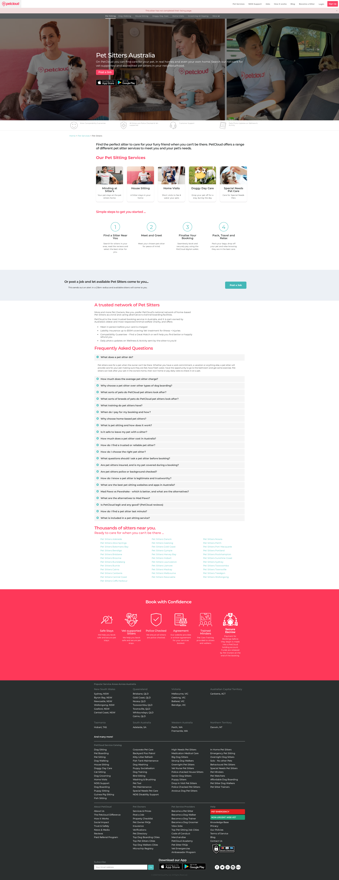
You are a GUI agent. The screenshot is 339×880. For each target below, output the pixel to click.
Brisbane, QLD (141, 693)
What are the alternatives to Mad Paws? (125, 498)
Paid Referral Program (106, 837)
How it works (280, 4)
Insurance (138, 826)
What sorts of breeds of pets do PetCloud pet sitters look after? (139, 398)
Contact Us (216, 841)
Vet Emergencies (180, 848)
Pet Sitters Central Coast (113, 577)
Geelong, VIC (178, 697)
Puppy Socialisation (144, 768)
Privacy (214, 826)
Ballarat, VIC (177, 701)
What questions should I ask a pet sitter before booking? (135, 458)
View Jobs (177, 826)
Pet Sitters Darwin (162, 539)
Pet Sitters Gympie (162, 550)
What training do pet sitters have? (121, 405)
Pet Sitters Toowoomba (216, 565)
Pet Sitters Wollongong (216, 577)
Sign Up (332, 4)
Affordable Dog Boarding (224, 779)
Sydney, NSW (101, 693)
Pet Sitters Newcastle (163, 577)
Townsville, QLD (141, 708)
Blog (293, 4)
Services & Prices (142, 811)
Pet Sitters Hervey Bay (164, 554)
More (215, 16)
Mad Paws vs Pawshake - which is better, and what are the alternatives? (144, 491)
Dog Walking (124, 16)
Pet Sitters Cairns (109, 569)
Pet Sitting (110, 16)
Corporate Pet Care (143, 749)
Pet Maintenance (142, 787)
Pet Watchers (217, 775)
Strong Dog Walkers (182, 760)
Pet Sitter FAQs (179, 844)
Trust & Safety (101, 826)
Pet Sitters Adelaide (111, 539)
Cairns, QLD (139, 716)
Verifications (139, 830)
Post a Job (104, 72)
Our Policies (216, 830)
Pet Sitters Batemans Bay (114, 546)
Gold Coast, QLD (142, 697)
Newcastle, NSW (103, 701)
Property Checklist (143, 818)
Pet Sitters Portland (214, 550)
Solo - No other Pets (221, 760)
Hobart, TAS (100, 727)
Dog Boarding (102, 787)
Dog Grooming (102, 775)
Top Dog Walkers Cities (145, 844)
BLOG (238, 867)
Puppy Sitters (178, 779)
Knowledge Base (219, 822)
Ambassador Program (183, 852)
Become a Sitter (307, 4)
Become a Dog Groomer (184, 822)
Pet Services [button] (238, 4)
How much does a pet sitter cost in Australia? (128, 438)
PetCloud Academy (182, 841)
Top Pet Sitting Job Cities (185, 830)
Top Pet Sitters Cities (144, 841)
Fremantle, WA (179, 731)
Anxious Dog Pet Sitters (184, 790)
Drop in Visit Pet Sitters (184, 783)
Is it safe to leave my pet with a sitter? (123, 432)
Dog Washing (140, 764)
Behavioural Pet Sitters (222, 764)
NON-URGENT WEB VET (223, 817)
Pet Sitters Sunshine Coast (217, 558)
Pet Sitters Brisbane (111, 554)
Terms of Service (219, 833)
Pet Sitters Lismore (162, 565)
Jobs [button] (268, 4)
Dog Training (140, 772)
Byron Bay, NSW (103, 697)
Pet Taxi (137, 783)
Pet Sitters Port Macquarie (217, 546)
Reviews (98, 833)
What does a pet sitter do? (116, 357)
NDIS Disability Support (146, 794)
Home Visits (178, 16)
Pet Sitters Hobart (161, 558)
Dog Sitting (100, 749)
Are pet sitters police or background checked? (128, 471)
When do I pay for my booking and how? (125, 412)
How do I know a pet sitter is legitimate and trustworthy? (135, 478)
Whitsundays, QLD (143, 712)
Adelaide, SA (139, 727)
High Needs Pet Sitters (183, 749)
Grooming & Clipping (198, 16)
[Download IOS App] (106, 81)
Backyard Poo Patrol (144, 753)
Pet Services (84, 136)
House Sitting (141, 16)
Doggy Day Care (160, 16)
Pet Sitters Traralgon (214, 573)
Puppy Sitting (101, 790)
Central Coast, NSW (104, 712)
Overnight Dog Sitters (222, 757)
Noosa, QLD (139, 701)
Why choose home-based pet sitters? (123, 418)
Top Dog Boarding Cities (146, 837)
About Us (99, 811)
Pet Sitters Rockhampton (217, 554)
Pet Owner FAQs (142, 822)
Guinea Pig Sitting (104, 794)
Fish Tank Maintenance (145, 760)
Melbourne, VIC (179, 693)
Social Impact (101, 822)
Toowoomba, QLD (142, 705)
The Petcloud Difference (107, 814)
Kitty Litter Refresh (143, 757)
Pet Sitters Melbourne (164, 573)
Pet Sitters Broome (110, 558)
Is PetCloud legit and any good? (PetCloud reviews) (131, 504)
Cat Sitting (100, 772)
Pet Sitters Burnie (110, 565)
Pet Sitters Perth (212, 543)
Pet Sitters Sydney (213, 562)
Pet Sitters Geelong (162, 543)
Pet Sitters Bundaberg (112, 562)
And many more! (103, 736)
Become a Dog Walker (183, 814)
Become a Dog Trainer (183, 818)
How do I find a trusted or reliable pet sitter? (127, 445)
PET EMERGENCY (220, 811)
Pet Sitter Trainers (220, 787)
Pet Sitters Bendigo (111, 550)
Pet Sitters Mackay (162, 569)
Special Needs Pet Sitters (224, 768)
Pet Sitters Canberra (111, 573)
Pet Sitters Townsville (215, 569)
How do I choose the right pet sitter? (123, 451)
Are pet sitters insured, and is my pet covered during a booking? (139, 465)
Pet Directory (140, 833)
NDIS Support (255, 4)
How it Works (101, 818)
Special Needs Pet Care (145, 790)
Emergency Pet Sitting (222, 753)
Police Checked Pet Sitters (185, 787)
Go (151, 867)
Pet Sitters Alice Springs (113, 543)
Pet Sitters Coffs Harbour (114, 581)
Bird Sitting (139, 775)
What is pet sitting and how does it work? (126, 425)
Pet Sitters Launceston (164, 562)
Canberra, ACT (218, 693)
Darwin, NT (216, 727)
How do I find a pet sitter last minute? (123, 511)
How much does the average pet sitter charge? (129, 379)
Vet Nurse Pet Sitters (182, 768)
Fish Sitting (100, 798)
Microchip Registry (143, 848)
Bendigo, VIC (178, 705)
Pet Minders (217, 772)
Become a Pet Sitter (182, 811)
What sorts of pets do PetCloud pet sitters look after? (133, 392)
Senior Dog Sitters (181, 775)
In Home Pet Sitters (221, 749)
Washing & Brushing (144, 779)
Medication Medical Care (185, 753)
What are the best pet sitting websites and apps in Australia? (137, 484)
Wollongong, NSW (104, 705)
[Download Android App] (126, 81)
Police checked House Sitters (187, 772)
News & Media (102, 830)
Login (321, 4)
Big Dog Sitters (179, 757)
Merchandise (178, 837)
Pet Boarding (101, 753)
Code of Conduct (180, 833)
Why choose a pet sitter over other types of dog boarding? (136, 385)
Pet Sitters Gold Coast (164, 546)
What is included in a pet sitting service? (125, 518)
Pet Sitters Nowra (212, 539)
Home (72, 136)
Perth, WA (176, 727)
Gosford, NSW (101, 708)
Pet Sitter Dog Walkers (222, 783)
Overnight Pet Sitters (183, 764)
